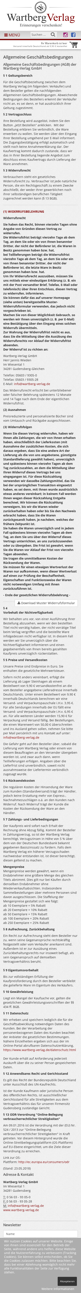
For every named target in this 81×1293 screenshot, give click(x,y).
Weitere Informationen (57, 1289)
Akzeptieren (67, 1281)
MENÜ (14, 34)
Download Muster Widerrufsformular (47, 603)
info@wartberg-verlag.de (32, 384)
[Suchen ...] (53, 34)
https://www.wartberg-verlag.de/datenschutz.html (39, 1050)
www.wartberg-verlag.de (21, 1210)
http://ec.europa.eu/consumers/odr (44, 1162)
